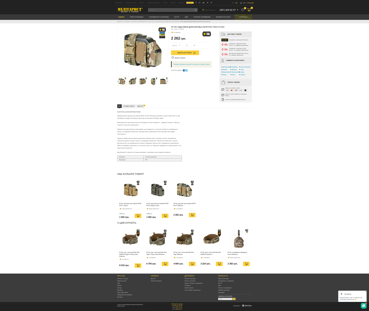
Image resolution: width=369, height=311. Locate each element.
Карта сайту (121, 306)
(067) (177, 309)
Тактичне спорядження (202, 17)
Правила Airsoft (121, 281)
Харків (242, 72)
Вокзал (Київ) (226, 72)
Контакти (190, 2)
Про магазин (119, 2)
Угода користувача (122, 292)
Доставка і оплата (131, 2)
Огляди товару (129, 106)
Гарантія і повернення (154, 2)
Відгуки (140, 106)
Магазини (120, 290)
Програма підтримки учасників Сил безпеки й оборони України (192, 64)
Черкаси (243, 74)
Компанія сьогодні (122, 278)
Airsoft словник (188, 288)
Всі (119, 106)
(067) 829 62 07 (228, 10)
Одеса (233, 74)
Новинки (121, 17)
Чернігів (248, 67)
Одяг (186, 17)
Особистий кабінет (156, 281)
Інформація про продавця (124, 294)
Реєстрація (250, 2)
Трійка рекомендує (136, 17)
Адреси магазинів (210, 10)
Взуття (176, 17)
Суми (242, 69)
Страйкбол (187, 285)
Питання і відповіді (189, 278)
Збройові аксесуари (223, 17)
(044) (177, 307)
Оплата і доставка (189, 281)
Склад (242, 67)
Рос (233, 2)
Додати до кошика (184, 52)
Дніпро (224, 74)
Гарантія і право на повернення (193, 283)
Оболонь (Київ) (236, 72)
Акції (118, 283)
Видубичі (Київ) (227, 67)
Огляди (173, 2)
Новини (165, 2)
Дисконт (142, 2)
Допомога (181, 2)
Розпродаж (243, 17)
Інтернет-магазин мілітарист (133, 304)
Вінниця (225, 69)
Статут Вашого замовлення (192, 290)
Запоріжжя (235, 67)
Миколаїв (234, 69)
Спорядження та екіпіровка (159, 17)
